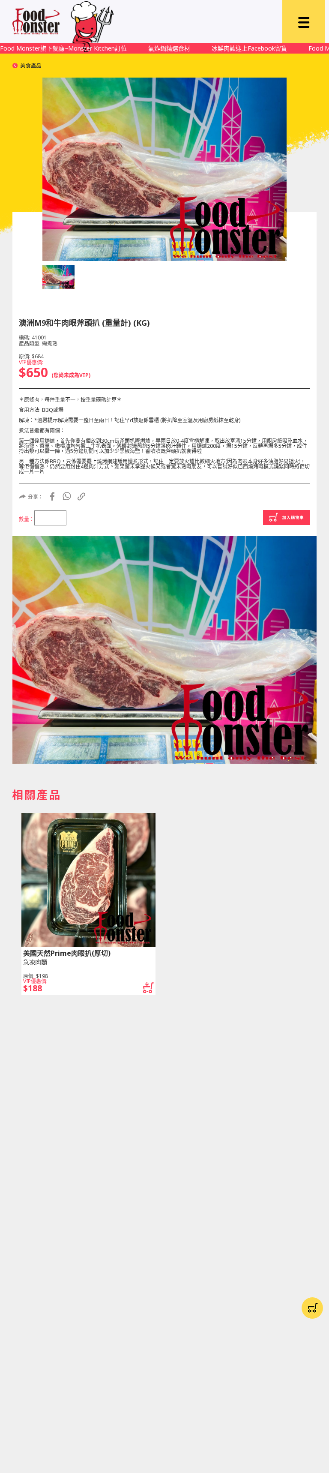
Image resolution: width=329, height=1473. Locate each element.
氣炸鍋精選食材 (169, 48)
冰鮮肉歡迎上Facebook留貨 (249, 48)
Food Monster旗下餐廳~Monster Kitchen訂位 (63, 48)
